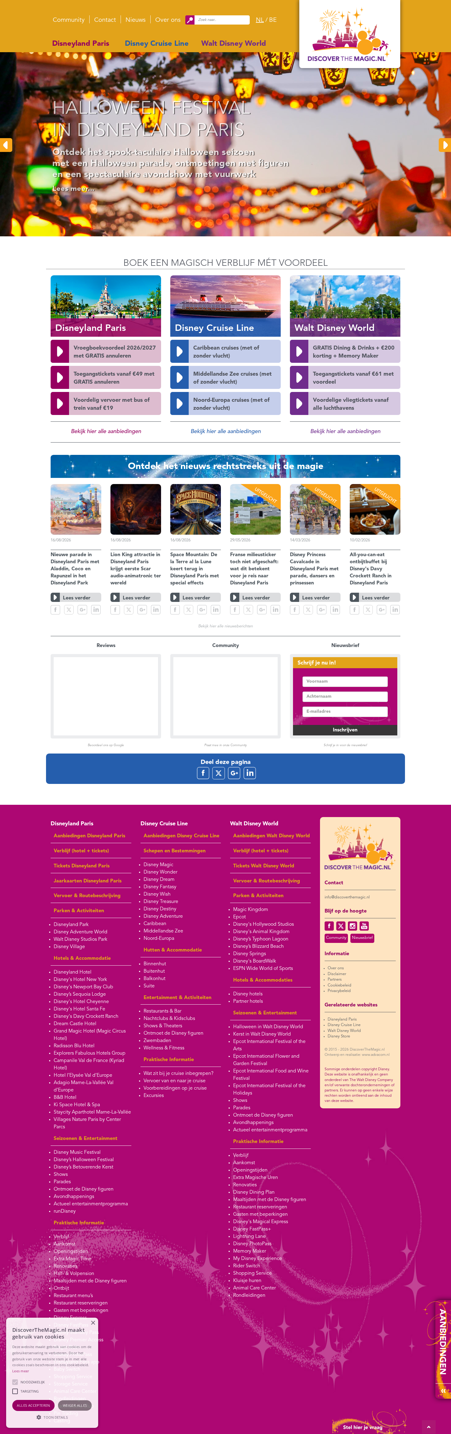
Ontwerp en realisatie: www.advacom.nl (357, 1055)
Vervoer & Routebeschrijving (87, 895)
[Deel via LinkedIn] (96, 610)
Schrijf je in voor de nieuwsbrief (345, 745)
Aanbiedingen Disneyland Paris (89, 836)
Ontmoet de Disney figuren (84, 1189)
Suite (149, 986)
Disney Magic (158, 864)
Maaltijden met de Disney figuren (90, 1281)
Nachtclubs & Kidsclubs (169, 1018)
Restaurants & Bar (162, 1011)
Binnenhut (155, 964)
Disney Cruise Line (157, 44)
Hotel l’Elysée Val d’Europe (83, 1075)
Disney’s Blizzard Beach (258, 946)
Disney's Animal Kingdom (261, 931)
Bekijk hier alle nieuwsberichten (225, 626)
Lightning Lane (249, 1236)
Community (69, 20)
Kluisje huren (247, 1280)
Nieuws (135, 20)
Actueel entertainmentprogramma (91, 1204)
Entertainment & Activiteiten (177, 997)
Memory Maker (249, 1251)
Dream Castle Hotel (75, 1023)
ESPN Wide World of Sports (263, 968)
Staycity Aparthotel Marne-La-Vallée (92, 1112)
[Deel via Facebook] (55, 610)
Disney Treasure (161, 901)
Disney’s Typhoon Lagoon (260, 939)
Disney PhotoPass (252, 1244)
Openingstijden (71, 1251)
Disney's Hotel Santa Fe (79, 1009)
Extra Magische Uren (255, 1177)
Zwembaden (157, 1040)
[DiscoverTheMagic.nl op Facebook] (329, 926)
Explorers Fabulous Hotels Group (89, 1053)
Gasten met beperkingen (81, 1310)
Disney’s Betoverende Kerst (83, 1167)
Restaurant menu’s (73, 1295)
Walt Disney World (233, 44)
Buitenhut (154, 971)
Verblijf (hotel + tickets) (81, 851)
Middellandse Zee (163, 931)
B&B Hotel (65, 1097)
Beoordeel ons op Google (106, 745)
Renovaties (65, 1266)
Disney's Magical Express (260, 1221)
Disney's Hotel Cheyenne (81, 1001)
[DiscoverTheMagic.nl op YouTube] (364, 926)
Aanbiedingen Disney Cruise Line (181, 836)
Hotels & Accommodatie (82, 958)
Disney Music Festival (77, 1152)
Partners (335, 980)
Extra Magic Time (72, 1259)
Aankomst (64, 1244)
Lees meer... (67, 189)
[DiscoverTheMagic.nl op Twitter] (340, 926)
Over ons (168, 20)
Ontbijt (61, 1288)
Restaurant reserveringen (81, 1303)
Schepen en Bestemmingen (175, 851)
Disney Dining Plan (254, 1192)
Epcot (239, 917)
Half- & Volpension (74, 1273)
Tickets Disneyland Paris (82, 866)
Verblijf (61, 1236)
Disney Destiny (160, 909)
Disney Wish (157, 894)
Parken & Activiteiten (79, 911)
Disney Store (339, 1036)
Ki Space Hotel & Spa (77, 1105)
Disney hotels (248, 994)
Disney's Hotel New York (80, 979)
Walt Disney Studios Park (80, 939)
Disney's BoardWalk (254, 961)
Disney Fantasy (160, 887)
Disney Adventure (163, 916)
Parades (62, 1182)
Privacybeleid (339, 991)
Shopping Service (252, 1273)
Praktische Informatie (79, 1223)
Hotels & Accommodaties (262, 980)
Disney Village (69, 946)
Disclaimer (337, 974)
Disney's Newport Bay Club (83, 987)
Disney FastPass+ (252, 1229)
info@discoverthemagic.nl (347, 897)
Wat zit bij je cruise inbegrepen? (179, 1073)
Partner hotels (248, 1001)
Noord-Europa (159, 938)
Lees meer (20, 1371)
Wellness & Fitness (164, 1048)
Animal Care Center (254, 1288)
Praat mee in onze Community (225, 745)
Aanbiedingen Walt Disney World (271, 836)
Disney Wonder (160, 872)
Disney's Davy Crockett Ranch (86, 1016)
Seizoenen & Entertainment (86, 1138)
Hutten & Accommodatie (173, 950)
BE (273, 20)
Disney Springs (249, 953)
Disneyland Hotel (72, 972)
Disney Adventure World (80, 932)
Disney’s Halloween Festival (84, 1159)
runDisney (65, 1211)
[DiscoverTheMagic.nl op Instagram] (352, 926)
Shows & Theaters (163, 1026)
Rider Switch (246, 1266)
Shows (61, 1174)
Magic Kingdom (250, 909)
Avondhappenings (74, 1196)
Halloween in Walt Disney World (268, 1027)
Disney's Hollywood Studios (263, 924)
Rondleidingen (249, 1295)
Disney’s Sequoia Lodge (80, 994)
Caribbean (155, 923)
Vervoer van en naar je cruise (175, 1081)
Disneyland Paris (80, 44)
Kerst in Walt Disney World (262, 1034)
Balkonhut (154, 978)
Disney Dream (159, 879)
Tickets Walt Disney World (263, 866)
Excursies (154, 1095)
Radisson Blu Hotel (74, 1046)
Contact (105, 20)
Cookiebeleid (339, 985)
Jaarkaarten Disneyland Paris (87, 881)
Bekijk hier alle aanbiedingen (106, 431)
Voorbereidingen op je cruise (175, 1088)
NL (260, 20)
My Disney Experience (257, 1258)
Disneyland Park (71, 924)
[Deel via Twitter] (69, 610)
